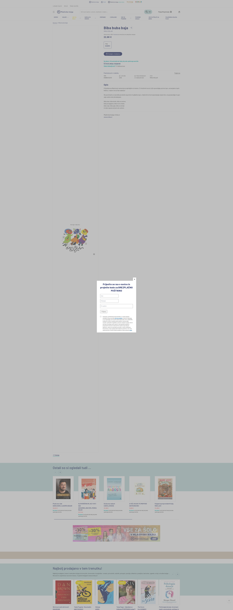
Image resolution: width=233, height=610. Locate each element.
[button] (134, 279)
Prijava (104, 311)
